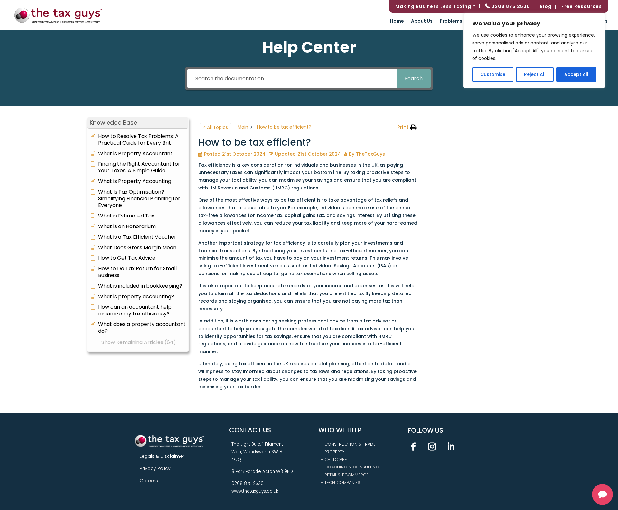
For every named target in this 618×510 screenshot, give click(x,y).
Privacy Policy (155, 468)
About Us (422, 21)
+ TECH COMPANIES (340, 482)
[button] (137, 123)
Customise (492, 74)
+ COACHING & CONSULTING (349, 467)
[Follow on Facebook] (414, 447)
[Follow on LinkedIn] (451, 447)
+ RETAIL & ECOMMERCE (344, 475)
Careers (149, 480)
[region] (534, 50)
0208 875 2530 (510, 6)
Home (397, 21)
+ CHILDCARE (333, 460)
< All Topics (215, 127)
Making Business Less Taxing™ (435, 7)
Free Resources (581, 7)
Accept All (576, 74)
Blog (546, 7)
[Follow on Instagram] (432, 447)
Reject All (535, 74)
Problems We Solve (462, 21)
